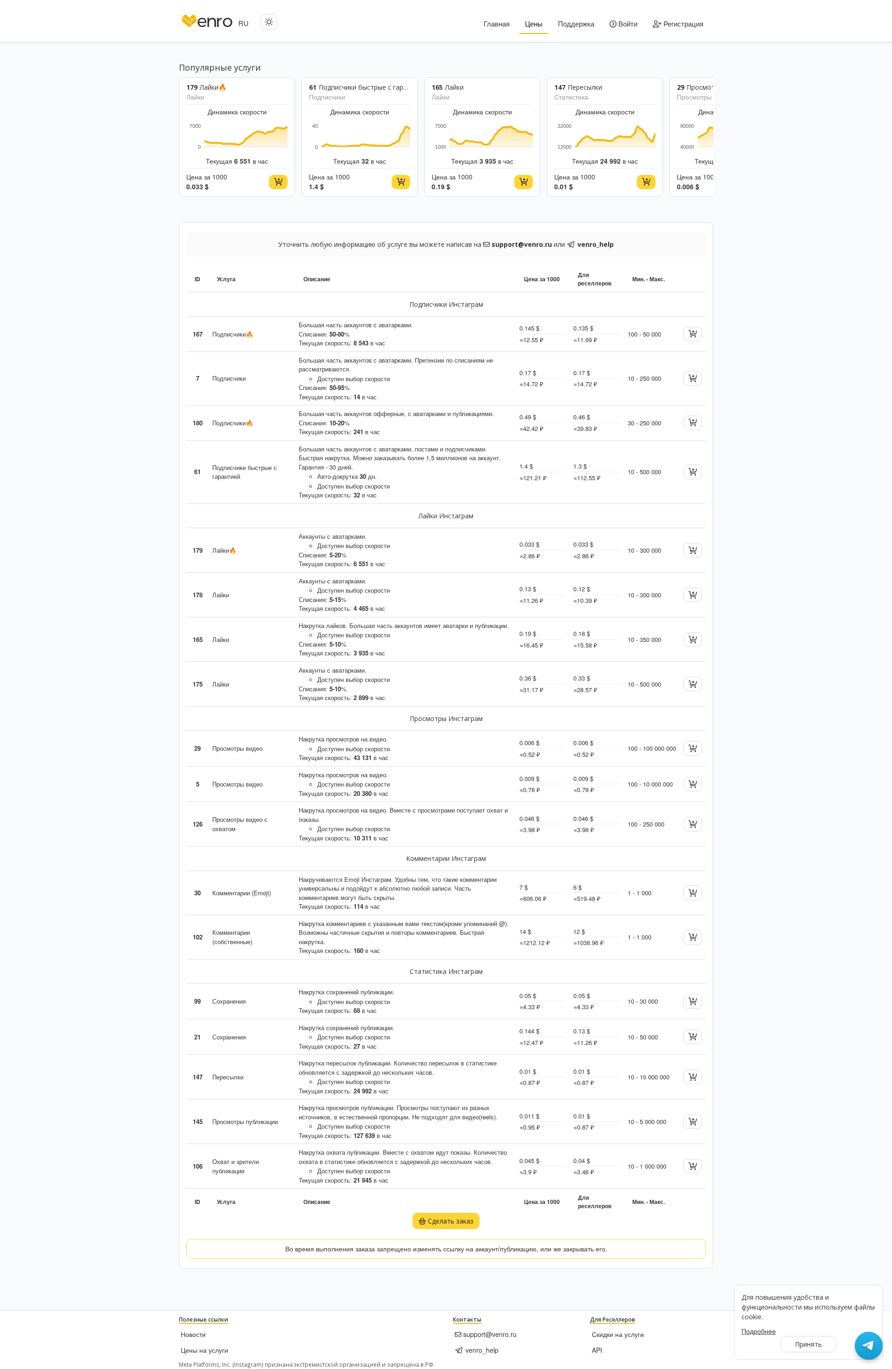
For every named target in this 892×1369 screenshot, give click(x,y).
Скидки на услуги (618, 1334)
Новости (193, 1334)
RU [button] (243, 23)
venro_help (481, 1350)
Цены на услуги (204, 1350)
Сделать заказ (449, 1221)
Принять (808, 1344)
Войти (627, 23)
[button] (269, 22)
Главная (497, 23)
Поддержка (576, 23)
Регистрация (682, 23)
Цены (534, 23)
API (597, 1350)
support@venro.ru (489, 1334)
